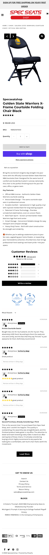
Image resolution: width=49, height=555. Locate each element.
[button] (8, 115)
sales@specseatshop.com (24, 492)
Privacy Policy (24, 484)
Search (24, 479)
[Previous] (7, 36)
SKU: (5, 130)
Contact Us (24, 481)
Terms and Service (24, 487)
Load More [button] (24, 454)
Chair (11, 25)
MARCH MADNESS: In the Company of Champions (24, 515)
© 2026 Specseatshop (10, 553)
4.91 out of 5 (31, 257)
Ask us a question (11, 167)
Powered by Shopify (26, 553)
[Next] (13, 36)
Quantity (6, 136)
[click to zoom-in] (42, 36)
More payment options (24, 160)
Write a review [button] (24, 283)
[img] (7, 320)
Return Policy (24, 489)
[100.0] (17, 298)
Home (4, 25)
